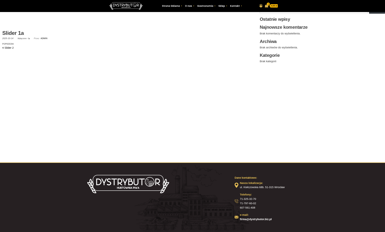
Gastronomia (205, 6)
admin (44, 38)
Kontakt (235, 6)
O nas (188, 6)
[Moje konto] (261, 5)
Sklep (221, 6)
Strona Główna (171, 6)
